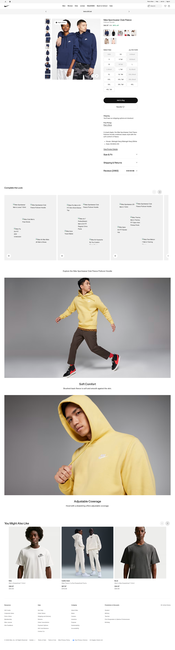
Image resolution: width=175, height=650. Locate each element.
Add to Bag (121, 100)
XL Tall (120, 74)
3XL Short (132, 79)
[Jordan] (5, 2)
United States (167, 605)
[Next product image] (96, 75)
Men (63, 6)
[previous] (154, 192)
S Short (132, 54)
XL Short (132, 69)
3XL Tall (120, 84)
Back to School (102, 6)
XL (109, 74)
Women (70, 6)
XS (121, 54)
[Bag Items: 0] (169, 6)
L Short (109, 69)
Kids (76, 6)
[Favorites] (165, 6)
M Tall (121, 64)
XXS (109, 54)
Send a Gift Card (87, 11)
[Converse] (10, 2)
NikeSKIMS (91, 6)
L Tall (120, 69)
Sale (111, 6)
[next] (160, 192)
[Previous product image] (92, 75)
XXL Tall (121, 79)
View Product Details (111, 149)
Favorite (119, 107)
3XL (109, 84)
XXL (109, 79)
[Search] (148, 6)
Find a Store (108, 125)
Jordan (82, 6)
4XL (132, 84)
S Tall (120, 59)
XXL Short (132, 74)
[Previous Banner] (46, 11)
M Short (132, 59)
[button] (47, 27)
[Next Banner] (129, 11)
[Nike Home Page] (7, 6)
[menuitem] (158, 2)
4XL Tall (109, 89)
